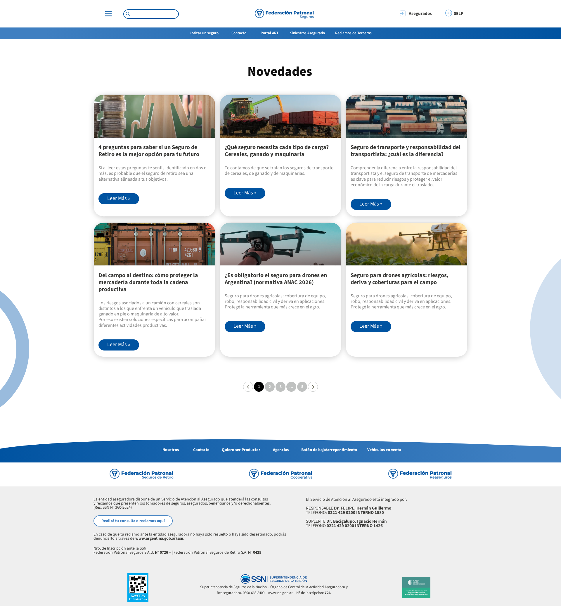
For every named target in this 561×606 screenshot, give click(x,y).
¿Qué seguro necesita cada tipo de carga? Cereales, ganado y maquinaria (277, 151)
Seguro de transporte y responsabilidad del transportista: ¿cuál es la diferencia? (405, 151)
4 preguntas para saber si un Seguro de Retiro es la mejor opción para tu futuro (148, 151)
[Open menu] (108, 13)
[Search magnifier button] (128, 14)
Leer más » (118, 198)
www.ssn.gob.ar (280, 592)
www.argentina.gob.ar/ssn (159, 538)
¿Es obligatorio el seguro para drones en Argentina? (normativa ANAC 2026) (276, 279)
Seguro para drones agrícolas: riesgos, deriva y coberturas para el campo (400, 279)
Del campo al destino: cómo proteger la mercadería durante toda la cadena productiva (148, 282)
